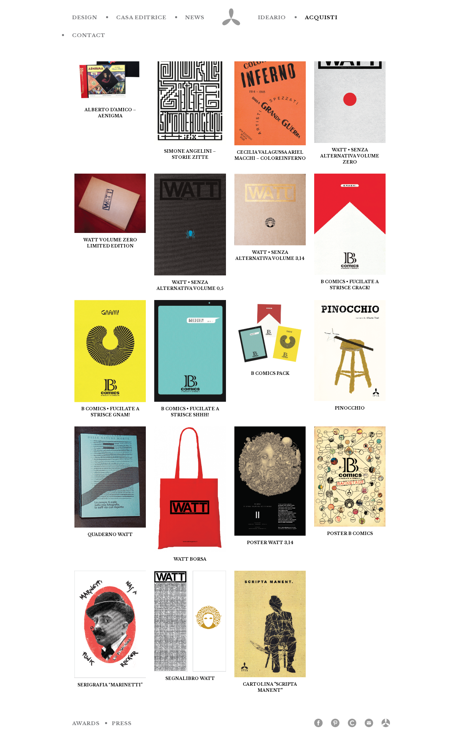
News (194, 17)
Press (122, 723)
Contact (88, 35)
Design (84, 17)
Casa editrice (141, 17)
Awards (86, 723)
